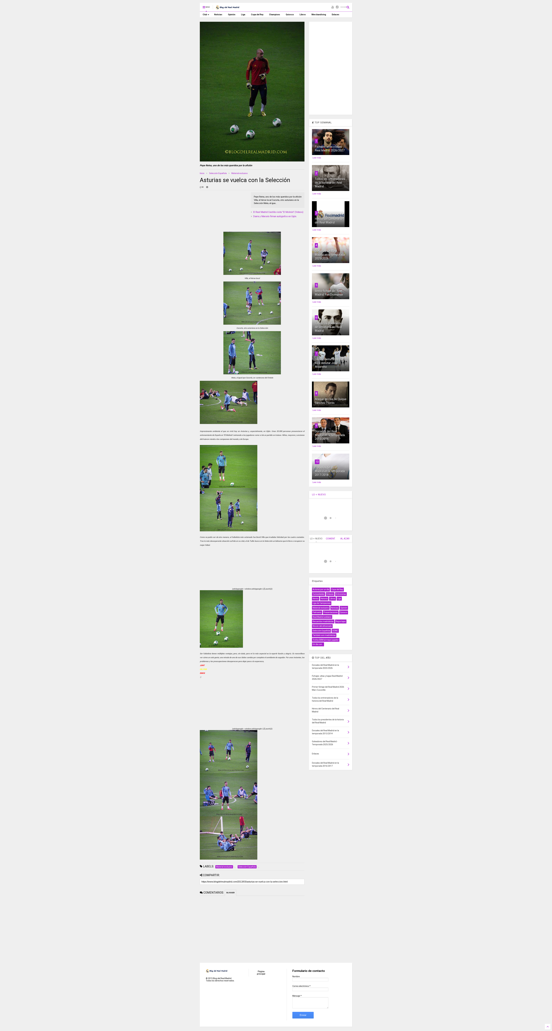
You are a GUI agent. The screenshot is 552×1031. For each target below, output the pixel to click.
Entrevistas (341, 594)
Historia (324, 598)
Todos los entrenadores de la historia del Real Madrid (330, 182)
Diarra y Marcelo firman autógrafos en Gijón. (275, 216)
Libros (303, 14)
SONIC (335, 630)
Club (205, 14)
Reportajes (341, 621)
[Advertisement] (221, 210)
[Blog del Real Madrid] (227, 8)
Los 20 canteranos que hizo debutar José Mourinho (329, 362)
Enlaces (335, 14)
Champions (274, 14)
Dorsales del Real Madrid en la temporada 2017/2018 (330, 471)
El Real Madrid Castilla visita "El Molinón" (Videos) (278, 212)
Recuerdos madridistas (323, 621)
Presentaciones (331, 612)
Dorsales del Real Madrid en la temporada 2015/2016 (330, 435)
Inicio (202, 173)
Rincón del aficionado (322, 626)
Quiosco (290, 14)
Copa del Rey (257, 14)
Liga (243, 14)
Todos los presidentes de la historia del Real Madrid (329, 327)
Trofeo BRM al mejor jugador (326, 640)
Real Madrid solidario (322, 617)
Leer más (317, 158)
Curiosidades (318, 594)
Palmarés (317, 612)
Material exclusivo (239, 173)
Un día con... (318, 644)
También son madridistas (324, 635)
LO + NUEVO (319, 494)
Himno (316, 598)
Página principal (261, 972)
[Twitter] (337, 7)
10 (317, 461)
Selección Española (218, 173)
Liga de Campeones (322, 603)
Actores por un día (321, 589)
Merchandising (319, 14)
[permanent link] (207, 187)
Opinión (231, 14)
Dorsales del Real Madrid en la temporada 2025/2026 (330, 254)
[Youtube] (332, 7)
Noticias (218, 14)
